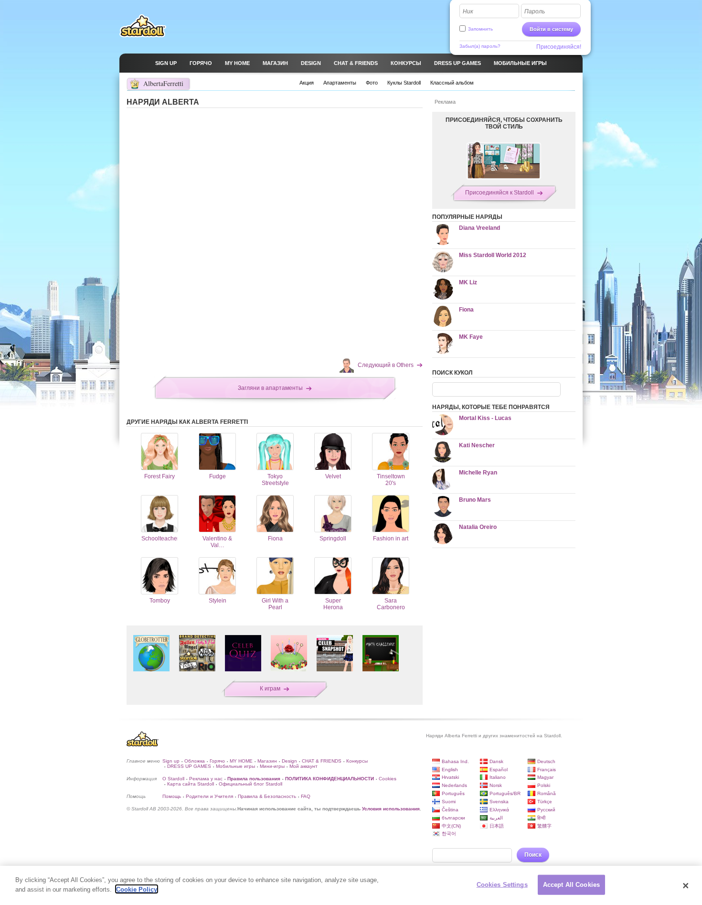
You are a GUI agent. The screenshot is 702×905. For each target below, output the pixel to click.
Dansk (496, 761)
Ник (468, 11)
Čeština (450, 809)
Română (546, 793)
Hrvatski (450, 777)
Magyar (545, 777)
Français (546, 769)
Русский (546, 809)
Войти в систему (551, 29)
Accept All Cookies (571, 884)
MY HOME (241, 761)
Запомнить (480, 29)
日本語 (496, 826)
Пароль (534, 11)
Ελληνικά (499, 809)
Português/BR (505, 793)
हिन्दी (541, 817)
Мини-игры (272, 766)
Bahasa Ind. (455, 761)
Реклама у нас (206, 778)
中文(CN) (451, 826)
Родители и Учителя (209, 796)
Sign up (171, 761)
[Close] (686, 885)
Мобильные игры (235, 766)
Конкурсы (357, 761)
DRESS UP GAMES (189, 766)
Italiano (497, 777)
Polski (543, 785)
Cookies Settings (502, 884)
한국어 (449, 833)
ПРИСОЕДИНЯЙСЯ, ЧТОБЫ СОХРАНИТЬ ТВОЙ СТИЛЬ (504, 123)
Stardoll (142, 25)
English (450, 769)
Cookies (387, 778)
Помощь (171, 796)
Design (289, 761)
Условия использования (391, 808)
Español (498, 769)
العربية (496, 817)
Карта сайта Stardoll (190, 783)
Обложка (194, 761)
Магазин (267, 761)
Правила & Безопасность (267, 796)
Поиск (533, 854)
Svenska (499, 801)
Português (453, 793)
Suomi (449, 801)
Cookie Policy (136, 889)
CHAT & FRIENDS (321, 761)
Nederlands (454, 785)
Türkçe (544, 801)
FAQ (305, 796)
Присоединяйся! (558, 46)
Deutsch (546, 761)
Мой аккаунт (303, 766)
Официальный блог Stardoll (250, 783)
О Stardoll (173, 778)
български (453, 817)
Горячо (217, 761)
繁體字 (544, 826)
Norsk (495, 785)
